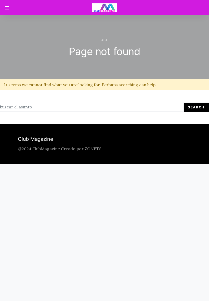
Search (196, 107)
